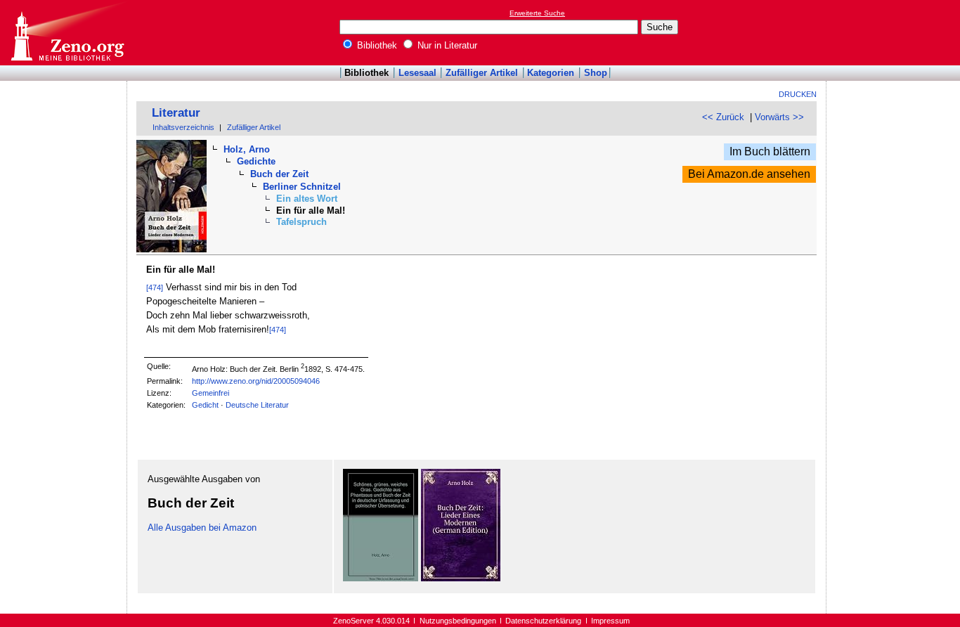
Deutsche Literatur (257, 405)
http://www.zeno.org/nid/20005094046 (256, 381)
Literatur (176, 112)
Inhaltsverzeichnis (183, 127)
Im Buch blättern (769, 151)
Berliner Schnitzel (302, 186)
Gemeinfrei (210, 393)
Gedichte (256, 161)
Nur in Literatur (446, 45)
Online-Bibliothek (67, 32)
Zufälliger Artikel (482, 72)
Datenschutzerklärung (543, 620)
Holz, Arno (246, 149)
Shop (595, 72)
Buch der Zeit (279, 174)
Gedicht (205, 405)
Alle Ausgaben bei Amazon (202, 527)
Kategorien (550, 72)
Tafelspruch (301, 221)
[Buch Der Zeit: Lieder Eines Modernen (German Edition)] (460, 578)
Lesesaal (417, 72)
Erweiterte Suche (537, 13)
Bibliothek (375, 45)
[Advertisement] (895, 32)
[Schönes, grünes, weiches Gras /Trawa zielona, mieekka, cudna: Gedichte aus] (380, 578)
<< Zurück (723, 117)
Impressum (610, 620)
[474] (154, 287)
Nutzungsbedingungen (458, 620)
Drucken (798, 94)
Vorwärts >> (779, 117)
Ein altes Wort (306, 198)
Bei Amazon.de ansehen (749, 174)
